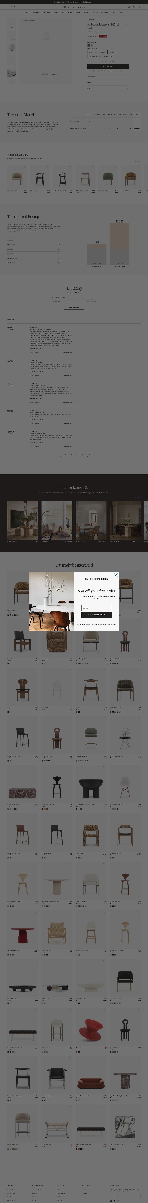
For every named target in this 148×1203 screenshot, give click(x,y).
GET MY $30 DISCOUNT (96, 615)
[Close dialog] (116, 575)
